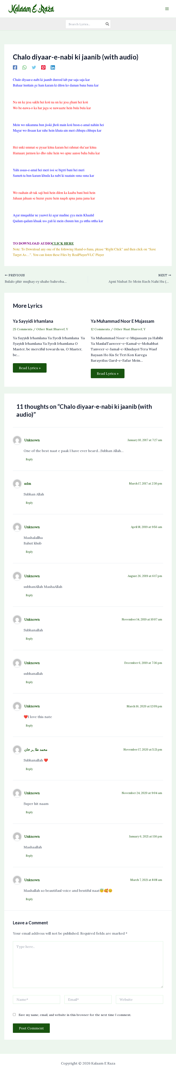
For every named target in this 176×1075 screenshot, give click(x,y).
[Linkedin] (53, 67)
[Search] (107, 24)
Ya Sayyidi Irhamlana (33, 321)
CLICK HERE (63, 243)
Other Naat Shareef (50, 329)
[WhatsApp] (24, 67)
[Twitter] (34, 67)
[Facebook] (15, 67)
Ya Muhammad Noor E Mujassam (122, 321)
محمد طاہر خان (35, 749)
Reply (29, 459)
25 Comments (22, 329)
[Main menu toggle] (167, 8)
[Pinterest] (43, 67)
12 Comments (100, 329)
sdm (27, 483)
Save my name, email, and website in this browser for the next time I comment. (75, 1015)
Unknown (32, 440)
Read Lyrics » (30, 368)
